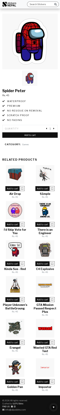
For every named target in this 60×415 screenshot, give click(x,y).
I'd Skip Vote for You (15, 231)
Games (25, 144)
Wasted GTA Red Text (45, 349)
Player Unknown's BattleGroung (15, 306)
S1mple (45, 194)
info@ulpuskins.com (15, 409)
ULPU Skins (18, 403)
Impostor (45, 387)
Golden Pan (15, 387)
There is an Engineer (45, 231)
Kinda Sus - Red (15, 269)
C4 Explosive (45, 269)
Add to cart (30, 135)
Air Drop (15, 194)
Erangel (15, 347)
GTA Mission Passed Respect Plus (45, 308)
